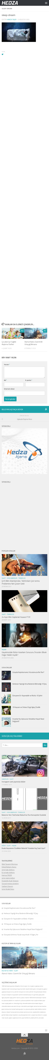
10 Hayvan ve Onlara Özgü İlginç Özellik (26, 707)
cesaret (27, 989)
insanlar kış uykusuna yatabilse (23, 1000)
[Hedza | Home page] (12, 3)
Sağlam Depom (7, 886)
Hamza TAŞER (7, 875)
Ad (5, 380)
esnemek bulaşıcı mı (28, 995)
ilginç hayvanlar (6, 998)
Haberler (5, 779)
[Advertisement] (24, 167)
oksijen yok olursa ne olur (26, 1012)
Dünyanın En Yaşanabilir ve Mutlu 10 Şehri (27, 695)
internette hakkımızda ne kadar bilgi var (32, 1003)
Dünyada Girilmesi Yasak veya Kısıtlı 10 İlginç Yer (21, 934)
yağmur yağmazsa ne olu (15, 1018)
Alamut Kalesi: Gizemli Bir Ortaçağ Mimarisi (33, 343)
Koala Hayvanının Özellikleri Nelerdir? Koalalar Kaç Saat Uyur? (23, 848)
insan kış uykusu (20, 998)
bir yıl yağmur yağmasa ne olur (35, 986)
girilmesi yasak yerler (39, 995)
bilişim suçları (23, 986)
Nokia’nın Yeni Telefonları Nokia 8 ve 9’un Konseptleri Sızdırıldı (24, 815)
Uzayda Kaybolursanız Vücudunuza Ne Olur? (28, 672)
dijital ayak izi (33, 989)
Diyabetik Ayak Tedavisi (10, 880)
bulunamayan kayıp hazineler (17, 989)
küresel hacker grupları (17, 1009)
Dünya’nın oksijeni (6, 995)
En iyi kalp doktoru (8, 872)
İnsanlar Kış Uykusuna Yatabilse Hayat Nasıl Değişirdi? (28, 720)
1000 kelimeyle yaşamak (8, 986)
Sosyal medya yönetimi (10, 883)
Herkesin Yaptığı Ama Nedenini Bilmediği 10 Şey (29, 684)
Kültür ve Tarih (7, 971)
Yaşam (4, 649)
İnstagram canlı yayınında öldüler (13, 781)
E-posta (28, 380)
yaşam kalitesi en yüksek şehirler (30, 1018)
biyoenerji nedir (6, 989)
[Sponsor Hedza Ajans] (46, 409)
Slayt (4, 578)
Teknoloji (21, 578)
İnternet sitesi (9, 389)
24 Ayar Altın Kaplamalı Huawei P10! (16, 617)
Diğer (4, 845)
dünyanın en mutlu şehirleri (26, 992)
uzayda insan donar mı (37, 1015)
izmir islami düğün (8, 878)
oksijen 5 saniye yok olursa (13, 1012)
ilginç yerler (13, 998)
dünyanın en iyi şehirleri (12, 992)
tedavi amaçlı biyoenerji (12, 1015)
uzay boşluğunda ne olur (24, 1015)
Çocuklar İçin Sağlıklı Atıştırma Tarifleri (9, 343)
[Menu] (46, 3)
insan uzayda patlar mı (7, 1003)
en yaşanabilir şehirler (17, 995)
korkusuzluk (8, 1009)
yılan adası (41, 1018)
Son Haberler (12, 578)
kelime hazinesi (38, 1006)
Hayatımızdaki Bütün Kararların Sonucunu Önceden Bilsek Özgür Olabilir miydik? (24, 654)
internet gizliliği (18, 1003)
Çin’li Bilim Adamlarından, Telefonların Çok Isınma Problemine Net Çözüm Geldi (21, 582)
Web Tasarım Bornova (10, 864)
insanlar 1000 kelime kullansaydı (33, 998)
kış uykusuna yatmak (29, 1009)
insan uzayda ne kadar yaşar (38, 1000)
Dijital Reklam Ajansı (9, 867)
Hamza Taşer (11, 19)
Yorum (7, 364)
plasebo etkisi (36, 1012)
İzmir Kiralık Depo (8, 889)
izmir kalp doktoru (8, 869)
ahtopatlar (17, 986)
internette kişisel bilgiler (27, 1006)
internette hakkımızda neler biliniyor (11, 1006)
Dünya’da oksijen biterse (40, 992)
